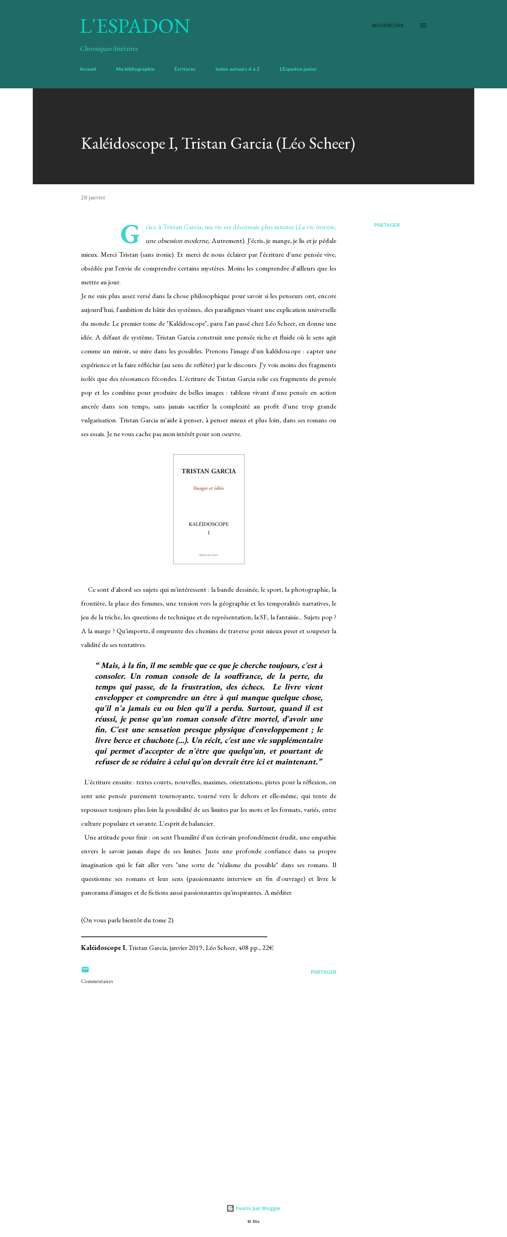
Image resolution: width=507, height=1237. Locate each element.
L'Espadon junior (298, 69)
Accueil (88, 69)
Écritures (185, 69)
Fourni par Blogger (258, 1208)
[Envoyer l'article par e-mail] (85, 972)
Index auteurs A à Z (238, 69)
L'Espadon (135, 25)
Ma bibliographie (135, 69)
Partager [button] (387, 225)
